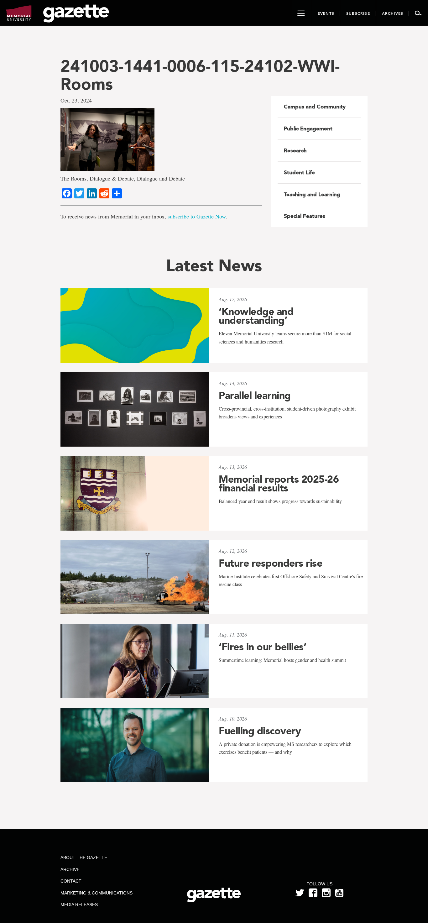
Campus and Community (315, 106)
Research (295, 150)
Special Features (304, 216)
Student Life (299, 172)
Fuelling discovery (260, 730)
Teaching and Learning (312, 194)
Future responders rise (270, 563)
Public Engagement (308, 128)
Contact (70, 881)
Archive (70, 869)
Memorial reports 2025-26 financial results (279, 483)
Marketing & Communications (96, 892)
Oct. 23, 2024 (76, 100)
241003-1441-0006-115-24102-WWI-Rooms (200, 75)
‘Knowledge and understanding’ (256, 316)
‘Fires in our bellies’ (262, 646)
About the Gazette (83, 857)
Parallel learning (255, 395)
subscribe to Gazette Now (197, 216)
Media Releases (79, 904)
